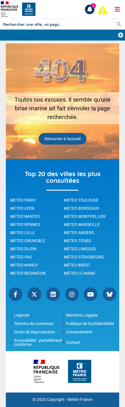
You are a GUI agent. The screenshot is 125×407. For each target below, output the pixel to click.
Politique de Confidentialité (90, 324)
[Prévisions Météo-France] (28, 9)
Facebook (15, 294)
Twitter (34, 294)
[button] (117, 9)
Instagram (72, 294)
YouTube (90, 294)
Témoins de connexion (34, 324)
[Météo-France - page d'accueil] (79, 372)
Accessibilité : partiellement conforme (38, 342)
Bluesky (109, 294)
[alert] (103, 10)
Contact (73, 342)
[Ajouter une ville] (120, 35)
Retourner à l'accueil (62, 138)
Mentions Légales (82, 315)
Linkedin (53, 294)
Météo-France (79, 399)
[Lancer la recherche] (119, 24)
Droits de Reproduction (34, 332)
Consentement (79, 332)
